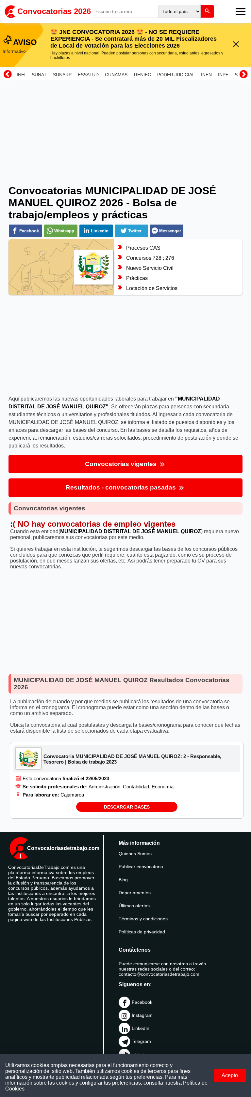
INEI (21, 74)
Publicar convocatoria (141, 866)
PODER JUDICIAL (176, 74)
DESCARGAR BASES (127, 807)
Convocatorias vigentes (121, 464)
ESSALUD (88, 74)
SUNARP (62, 74)
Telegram (141, 1041)
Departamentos (135, 892)
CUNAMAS (116, 74)
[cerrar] (236, 45)
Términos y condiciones (143, 918)
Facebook (142, 1002)
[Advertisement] (125, 128)
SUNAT (39, 74)
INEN (206, 74)
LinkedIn (140, 1028)
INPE (223, 74)
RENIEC (142, 74)
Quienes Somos (135, 853)
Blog (123, 879)
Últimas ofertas (134, 905)
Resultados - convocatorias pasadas (121, 487)
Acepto (230, 1075)
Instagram (142, 1015)
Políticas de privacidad (142, 931)
